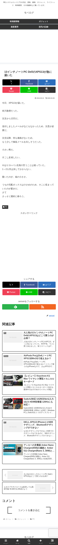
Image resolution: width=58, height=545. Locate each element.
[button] (47, 90)
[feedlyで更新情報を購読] (15, 307)
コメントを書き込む (29, 510)
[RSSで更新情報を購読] (42, 307)
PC (6, 207)
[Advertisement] (29, 48)
